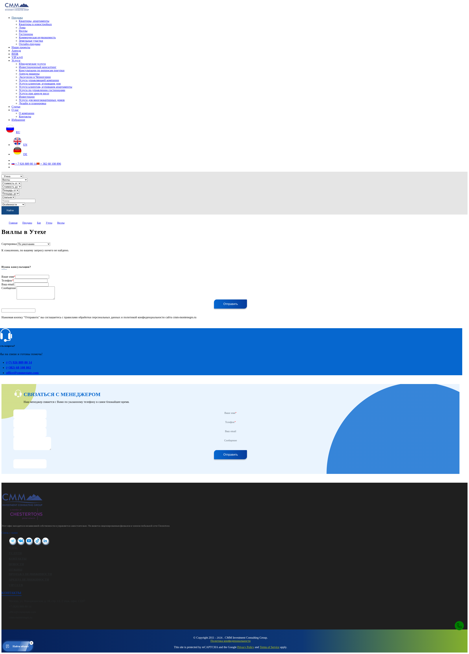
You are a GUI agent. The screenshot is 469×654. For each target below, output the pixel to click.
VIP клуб (17, 57)
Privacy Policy (245, 647)
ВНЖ (15, 53)
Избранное (18, 119)
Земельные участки (31, 40)
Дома (22, 27)
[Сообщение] (32, 438)
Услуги (16, 60)
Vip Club (16, 585)
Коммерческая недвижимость (37, 37)
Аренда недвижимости (29, 579)
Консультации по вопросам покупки (41, 70)
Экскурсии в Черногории (35, 77)
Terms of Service (269, 647)
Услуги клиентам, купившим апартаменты (45, 86)
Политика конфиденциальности (231, 640)
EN (25, 144)
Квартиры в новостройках (35, 24)
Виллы (23, 30)
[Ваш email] (30, 432)
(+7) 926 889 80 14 (19, 362)
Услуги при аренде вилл (34, 93)
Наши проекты (21, 47)
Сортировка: (9, 243)
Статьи (16, 106)
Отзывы (15, 569)
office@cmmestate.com (22, 372)
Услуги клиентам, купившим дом (40, 83)
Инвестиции (27, 96)
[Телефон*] (30, 423)
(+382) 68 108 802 (18, 367)
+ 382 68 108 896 (50, 163)
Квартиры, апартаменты (34, 21)
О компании (26, 113)
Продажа (17, 17)
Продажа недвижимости (30, 574)
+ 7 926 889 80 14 (25, 163)
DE (25, 154)
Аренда (16, 50)
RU (18, 132)
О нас (15, 109)
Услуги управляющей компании (39, 80)
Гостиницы (26, 34)
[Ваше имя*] (30, 413)
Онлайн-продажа (29, 44)
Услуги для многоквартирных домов (42, 100)
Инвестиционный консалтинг (37, 67)
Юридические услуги (32, 63)
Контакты (25, 116)
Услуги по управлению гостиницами (42, 90)
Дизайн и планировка (32, 103)
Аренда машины (29, 73)
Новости (16, 564)
